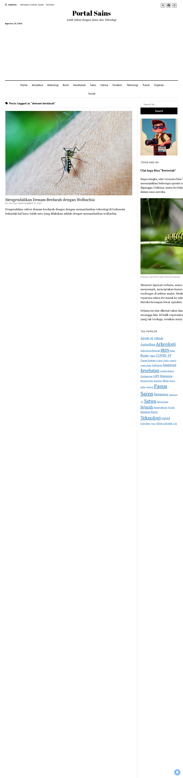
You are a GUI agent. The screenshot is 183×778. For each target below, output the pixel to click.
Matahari (158, 380)
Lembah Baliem (167, 371)
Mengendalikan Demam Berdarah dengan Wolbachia (50, 199)
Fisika (166, 360)
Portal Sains (91, 13)
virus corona (164, 423)
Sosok (91, 93)
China (152, 355)
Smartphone (160, 407)
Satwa (104, 85)
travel (165, 418)
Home (24, 85)
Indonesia (157, 365)
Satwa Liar (162, 401)
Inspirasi (159, 85)
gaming (173, 360)
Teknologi (132, 85)
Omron (149, 387)
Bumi (66, 85)
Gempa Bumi (145, 365)
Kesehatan (79, 85)
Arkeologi (52, 85)
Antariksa (37, 85)
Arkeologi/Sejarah (150, 350)
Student (117, 85)
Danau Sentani (147, 360)
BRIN (165, 350)
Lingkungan (146, 376)
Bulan (172, 350)
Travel (146, 85)
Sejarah (146, 407)
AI (151, 338)
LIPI (156, 376)
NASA (172, 380)
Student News (149, 412)
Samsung (161, 394)
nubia (142, 387)
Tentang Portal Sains (32, 4)
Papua (160, 386)
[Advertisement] (91, 51)
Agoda (144, 338)
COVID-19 (163, 355)
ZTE (175, 423)
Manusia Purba (146, 380)
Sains (93, 85)
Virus (153, 423)
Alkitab (158, 338)
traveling (145, 423)
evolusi (159, 360)
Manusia (166, 376)
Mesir (166, 380)
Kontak (50, 4)
